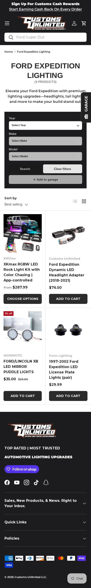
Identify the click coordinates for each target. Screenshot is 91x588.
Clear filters (62, 169)
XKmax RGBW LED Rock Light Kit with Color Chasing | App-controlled (22, 272)
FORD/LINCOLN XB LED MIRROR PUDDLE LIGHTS (21, 366)
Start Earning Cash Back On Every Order (45, 9)
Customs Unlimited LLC (30, 577)
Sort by (10, 198)
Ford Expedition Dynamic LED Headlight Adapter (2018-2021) (66, 272)
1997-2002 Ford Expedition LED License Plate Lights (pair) (63, 369)
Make (13, 134)
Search (25, 169)
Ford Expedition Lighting (33, 51)
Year (12, 118)
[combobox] (45, 37)
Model (13, 149)
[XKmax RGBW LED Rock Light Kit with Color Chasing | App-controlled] (23, 233)
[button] (84, 23)
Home (8, 51)
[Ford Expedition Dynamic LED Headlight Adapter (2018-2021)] (68, 233)
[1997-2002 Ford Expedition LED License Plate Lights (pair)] (68, 330)
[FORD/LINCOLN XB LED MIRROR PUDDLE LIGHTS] (23, 330)
